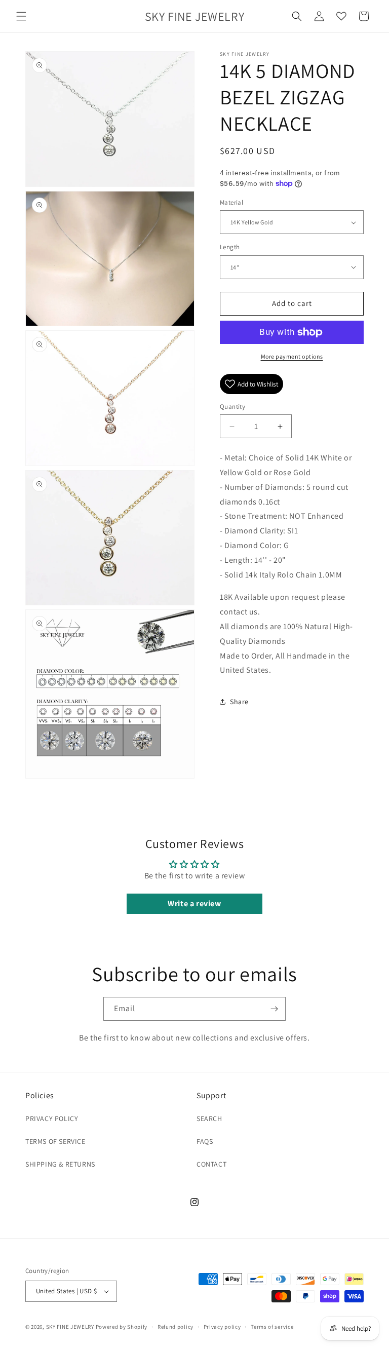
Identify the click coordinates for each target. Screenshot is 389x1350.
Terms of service (272, 1326)
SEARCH (209, 1118)
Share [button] (239, 701)
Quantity (232, 406)
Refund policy (175, 1326)
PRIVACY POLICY (51, 1118)
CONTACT (211, 1164)
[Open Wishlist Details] (341, 16)
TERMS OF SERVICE (55, 1141)
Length (230, 247)
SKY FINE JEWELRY (70, 1326)
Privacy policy (222, 1326)
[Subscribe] (274, 1009)
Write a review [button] (194, 903)
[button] (21, 16)
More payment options (292, 356)
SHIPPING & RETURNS (60, 1164)
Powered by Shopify (122, 1326)
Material (231, 202)
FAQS (205, 1141)
